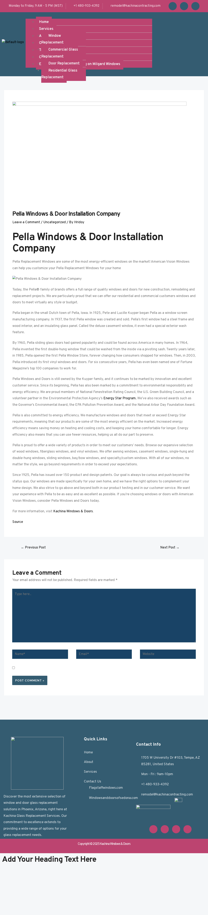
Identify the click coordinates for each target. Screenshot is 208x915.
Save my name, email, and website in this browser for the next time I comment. (87, 668)
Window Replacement (52, 39)
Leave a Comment (26, 222)
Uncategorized (54, 222)
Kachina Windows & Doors (73, 511)
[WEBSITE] (168, 655)
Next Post (169, 548)
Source (17, 522)
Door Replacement (64, 63)
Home (44, 22)
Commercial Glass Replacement (59, 53)
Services (46, 29)
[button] (89, 15)
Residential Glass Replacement (59, 74)
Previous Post (33, 548)
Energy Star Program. (119, 398)
